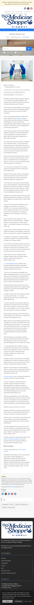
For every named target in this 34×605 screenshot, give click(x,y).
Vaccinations (4, 563)
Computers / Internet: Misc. (8, 507)
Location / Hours (9, 13)
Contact (3, 565)
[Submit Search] (29, 49)
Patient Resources (16, 37)
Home (7, 37)
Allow (7, 601)
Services (3, 558)
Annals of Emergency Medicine (12, 439)
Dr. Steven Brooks (8, 376)
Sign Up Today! (18, 13)
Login (25, 13)
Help (13, 11)
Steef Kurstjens (17, 118)
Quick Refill (27, 11)
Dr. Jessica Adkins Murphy (10, 263)
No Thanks (19, 601)
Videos (19, 52)
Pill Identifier (19, 11)
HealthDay (12, 486)
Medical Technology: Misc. (22, 504)
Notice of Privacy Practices (8, 573)
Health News (9, 52)
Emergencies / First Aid (7, 504)
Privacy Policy (28, 601)
